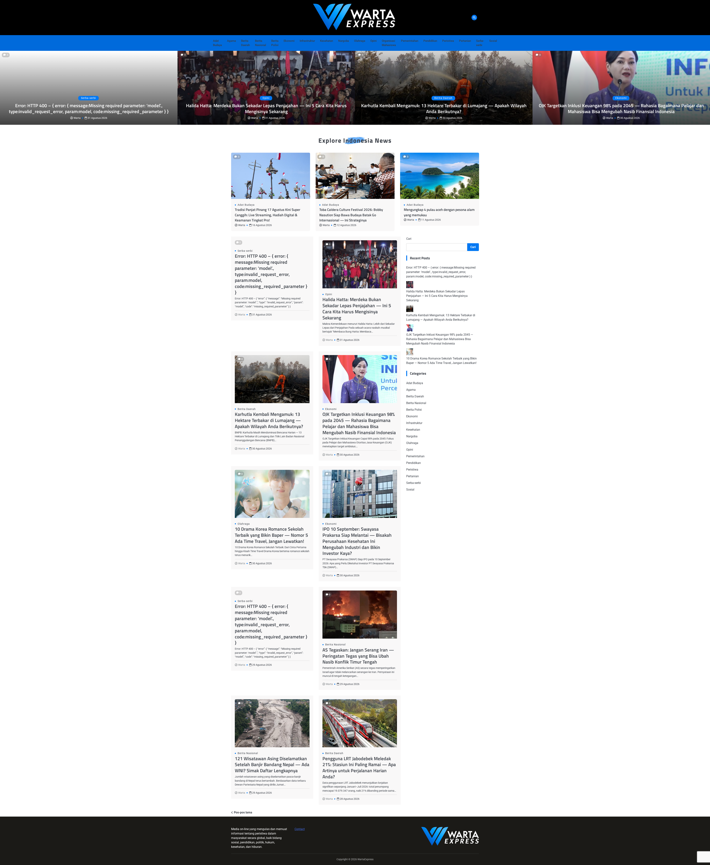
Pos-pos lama (243, 812)
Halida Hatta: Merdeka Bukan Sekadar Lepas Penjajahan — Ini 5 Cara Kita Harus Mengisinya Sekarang (266, 108)
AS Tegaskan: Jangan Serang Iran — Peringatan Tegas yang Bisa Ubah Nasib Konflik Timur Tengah (358, 656)
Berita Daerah (245, 43)
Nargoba (343, 41)
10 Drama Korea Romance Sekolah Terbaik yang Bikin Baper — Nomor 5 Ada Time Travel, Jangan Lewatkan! (271, 535)
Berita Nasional (260, 43)
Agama (231, 41)
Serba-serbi (480, 43)
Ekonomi (289, 41)
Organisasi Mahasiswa (389, 43)
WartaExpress (365, 859)
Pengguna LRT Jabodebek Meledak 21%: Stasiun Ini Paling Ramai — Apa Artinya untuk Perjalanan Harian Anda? (359, 767)
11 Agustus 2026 (431, 219)
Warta (77, 117)
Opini (373, 41)
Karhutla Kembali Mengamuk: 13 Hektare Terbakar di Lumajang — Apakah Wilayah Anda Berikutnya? (444, 108)
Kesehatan (326, 41)
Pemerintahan (409, 41)
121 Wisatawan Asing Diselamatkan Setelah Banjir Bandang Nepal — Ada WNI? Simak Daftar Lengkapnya (272, 764)
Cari (408, 238)
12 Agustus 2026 (346, 225)
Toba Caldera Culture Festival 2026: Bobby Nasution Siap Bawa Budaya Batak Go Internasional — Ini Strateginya (351, 215)
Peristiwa (448, 41)
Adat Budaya (217, 43)
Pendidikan (430, 41)
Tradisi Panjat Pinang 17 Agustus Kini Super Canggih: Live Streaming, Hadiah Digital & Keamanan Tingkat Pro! (267, 215)
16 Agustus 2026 (262, 225)
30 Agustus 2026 (452, 117)
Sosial (493, 41)
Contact (300, 829)
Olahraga (359, 41)
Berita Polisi (274, 43)
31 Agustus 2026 (97, 117)
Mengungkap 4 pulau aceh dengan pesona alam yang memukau (439, 212)
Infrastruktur (307, 41)
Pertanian (465, 41)
